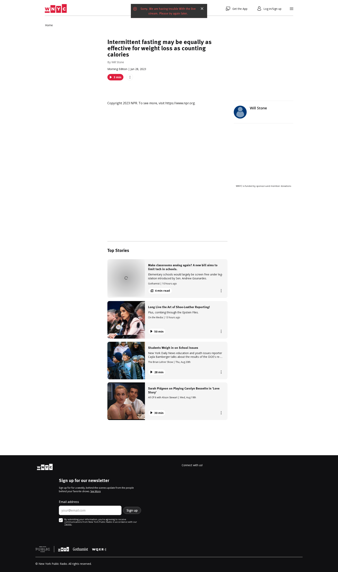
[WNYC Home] (56, 8)
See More (95, 491)
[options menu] (130, 77)
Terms (68, 524)
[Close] (202, 8)
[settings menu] (291, 8)
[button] (167, 278)
